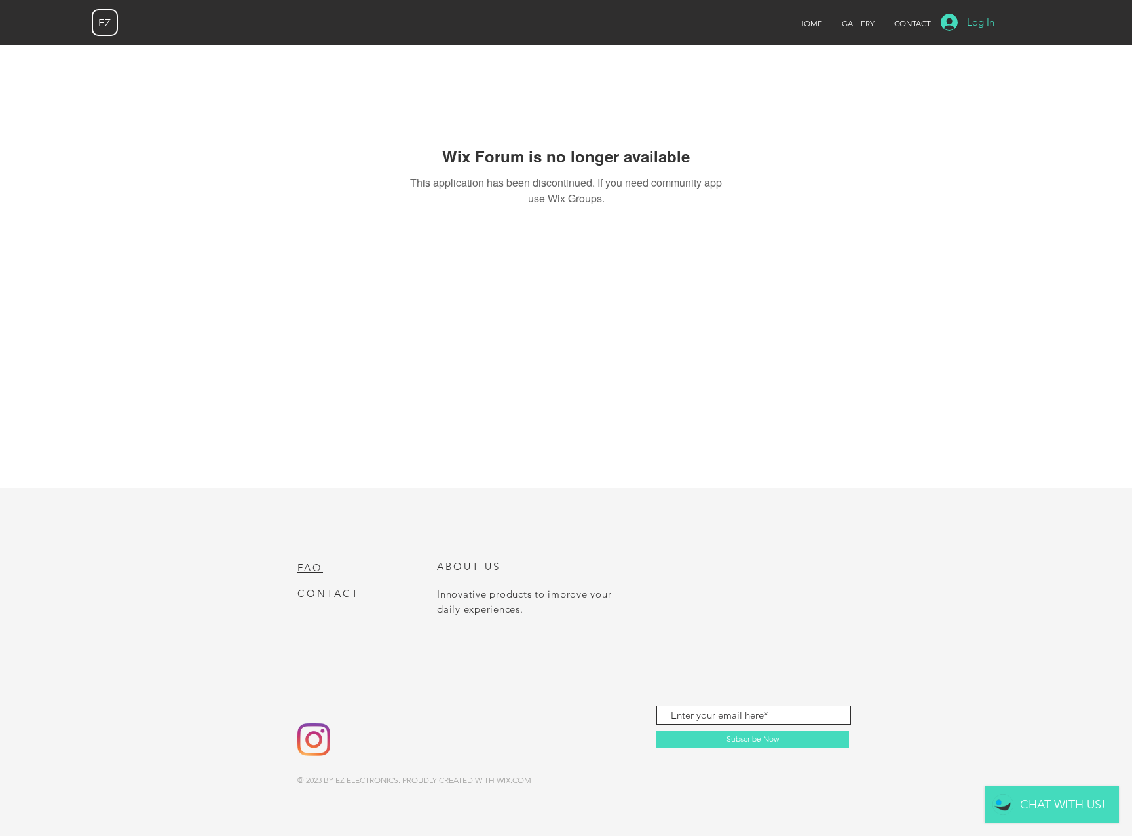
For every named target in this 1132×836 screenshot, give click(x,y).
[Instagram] (313, 739)
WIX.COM (514, 780)
